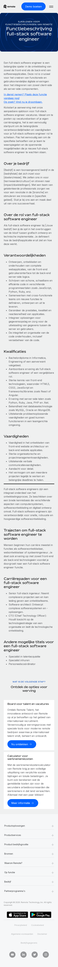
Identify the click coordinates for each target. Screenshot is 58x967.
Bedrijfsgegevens (29, 943)
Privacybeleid (20, 925)
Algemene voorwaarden (22, 934)
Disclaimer (42, 934)
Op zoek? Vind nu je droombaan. (23, 101)
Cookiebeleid (37, 925)
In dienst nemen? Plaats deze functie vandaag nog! (25, 96)
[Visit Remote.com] (9, 6)
